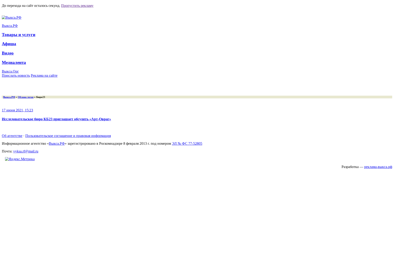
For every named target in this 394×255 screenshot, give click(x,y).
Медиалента (14, 62)
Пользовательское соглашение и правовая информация (68, 136)
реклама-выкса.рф (378, 167)
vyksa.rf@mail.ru (25, 151)
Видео (8, 53)
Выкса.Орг (10, 71)
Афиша (9, 43)
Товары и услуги (18, 34)
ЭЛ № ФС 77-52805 (187, 143)
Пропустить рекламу (77, 6)
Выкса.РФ (10, 26)
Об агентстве (12, 136)
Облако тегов (26, 97)
